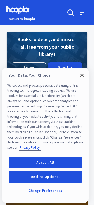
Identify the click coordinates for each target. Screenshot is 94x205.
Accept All (45, 162)
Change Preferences (45, 190)
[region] (45, 135)
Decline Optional (45, 177)
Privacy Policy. (30, 147)
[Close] (82, 75)
